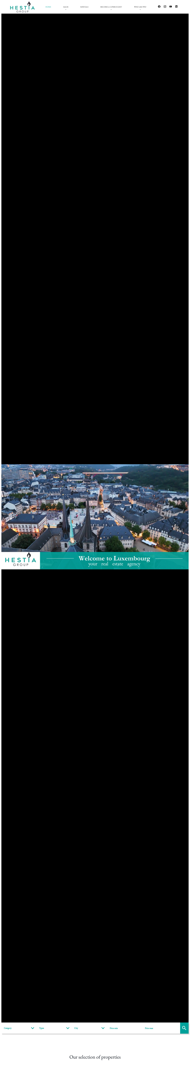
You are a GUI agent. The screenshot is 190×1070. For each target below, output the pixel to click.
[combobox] (20, 1028)
